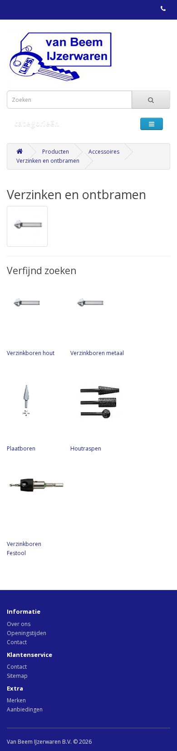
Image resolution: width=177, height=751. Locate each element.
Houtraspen (85, 448)
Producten (55, 151)
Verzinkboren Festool (24, 548)
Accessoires (103, 151)
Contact (17, 642)
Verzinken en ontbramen (47, 161)
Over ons (18, 624)
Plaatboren (21, 448)
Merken (16, 700)
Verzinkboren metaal (97, 353)
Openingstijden (26, 633)
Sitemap (17, 676)
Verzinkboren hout (30, 353)
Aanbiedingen (25, 709)
